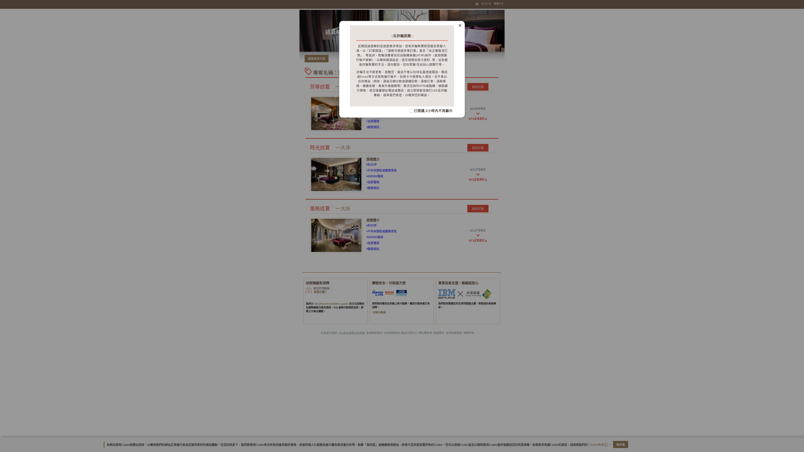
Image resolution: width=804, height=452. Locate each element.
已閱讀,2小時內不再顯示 (433, 111)
